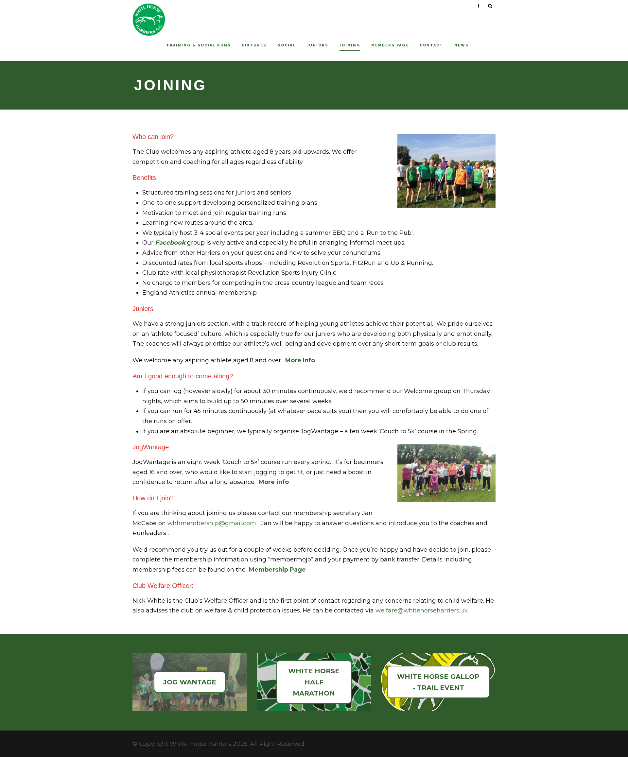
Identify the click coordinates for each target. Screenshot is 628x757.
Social (287, 45)
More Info (300, 360)
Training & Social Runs (198, 45)
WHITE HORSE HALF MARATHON (314, 682)
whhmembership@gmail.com (211, 523)
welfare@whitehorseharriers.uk (421, 610)
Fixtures (254, 45)
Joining (350, 45)
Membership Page (277, 569)
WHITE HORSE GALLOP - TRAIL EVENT (438, 682)
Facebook (170, 242)
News (461, 45)
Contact (431, 45)
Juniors (317, 45)
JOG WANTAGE (189, 682)
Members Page (390, 45)
